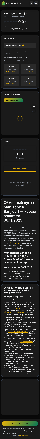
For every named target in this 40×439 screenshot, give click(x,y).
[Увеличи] (33, 106)
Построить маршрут (13, 100)
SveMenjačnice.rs (17, 308)
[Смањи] (33, 110)
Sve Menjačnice (14, 3)
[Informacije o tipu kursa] (23, 45)
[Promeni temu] (31, 3)
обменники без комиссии (18, 332)
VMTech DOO (23, 435)
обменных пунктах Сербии (14, 312)
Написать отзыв (20, 169)
